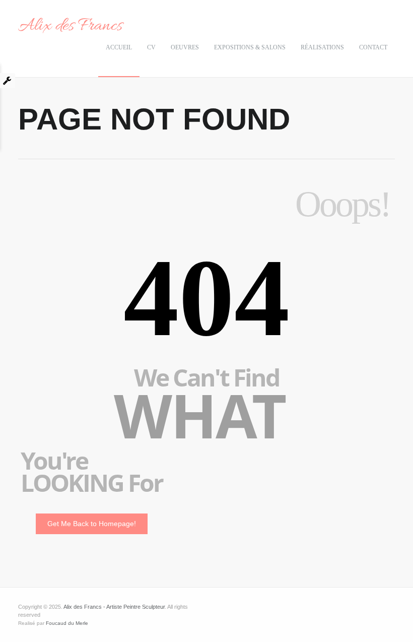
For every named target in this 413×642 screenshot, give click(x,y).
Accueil (119, 47)
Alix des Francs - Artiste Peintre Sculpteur (114, 607)
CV (151, 47)
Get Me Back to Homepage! (91, 524)
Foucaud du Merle (67, 623)
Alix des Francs (70, 26)
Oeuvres (185, 47)
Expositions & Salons (250, 47)
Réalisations (322, 47)
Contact (373, 47)
